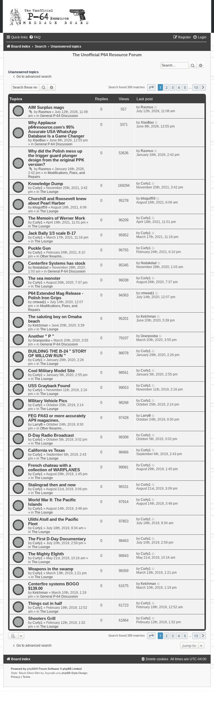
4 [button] (179, 87)
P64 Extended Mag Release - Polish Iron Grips (55, 295)
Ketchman (40, 325)
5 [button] (185, 87)
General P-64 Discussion (59, 116)
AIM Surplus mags (46, 107)
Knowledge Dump (45, 183)
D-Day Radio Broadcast (51, 435)
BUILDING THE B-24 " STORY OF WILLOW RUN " (57, 353)
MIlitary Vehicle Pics (47, 401)
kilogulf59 (40, 207)
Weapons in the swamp (50, 569)
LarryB (38, 424)
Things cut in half (45, 603)
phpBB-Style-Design (74, 672)
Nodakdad (40, 267)
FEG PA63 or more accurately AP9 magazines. (57, 418)
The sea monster (44, 278)
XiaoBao (39, 140)
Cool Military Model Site (51, 371)
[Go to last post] (156, 107)
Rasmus (44, 112)
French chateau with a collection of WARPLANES (54, 467)
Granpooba (41, 340)
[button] (151, 87)
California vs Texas (46, 450)
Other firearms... (52, 256)
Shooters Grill (41, 618)
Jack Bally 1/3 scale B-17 (52, 233)
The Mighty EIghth (46, 554)
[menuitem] (34, 37)
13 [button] (196, 87)
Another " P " (41, 336)
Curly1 (38, 188)
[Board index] (107, 16)
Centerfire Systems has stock (56, 263)
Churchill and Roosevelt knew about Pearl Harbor (57, 201)
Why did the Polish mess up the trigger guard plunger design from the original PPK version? (56, 158)
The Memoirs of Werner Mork (56, 218)
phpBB (31, 668)
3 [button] (173, 87)
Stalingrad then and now (52, 485)
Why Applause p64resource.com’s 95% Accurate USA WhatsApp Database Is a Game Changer (56, 129)
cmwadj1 (39, 302)
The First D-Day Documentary (57, 539)
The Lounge (49, 192)
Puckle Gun (39, 248)
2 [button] (166, 87)
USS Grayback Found (49, 386)
